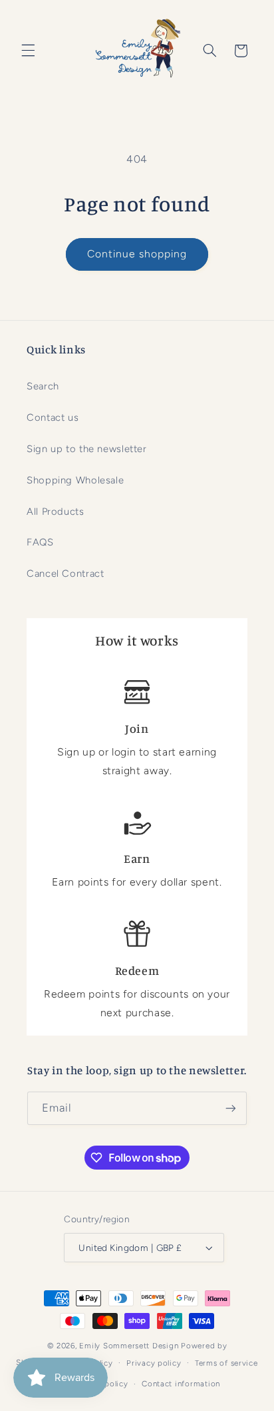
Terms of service (226, 1363)
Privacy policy (153, 1363)
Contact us (52, 417)
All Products (55, 511)
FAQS (40, 542)
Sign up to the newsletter (87, 449)
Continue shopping (137, 253)
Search (43, 386)
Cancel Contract (65, 573)
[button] (28, 50)
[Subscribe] (230, 1108)
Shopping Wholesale (75, 480)
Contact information (181, 1383)
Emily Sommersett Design (128, 1345)
